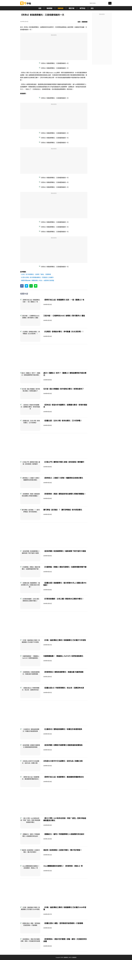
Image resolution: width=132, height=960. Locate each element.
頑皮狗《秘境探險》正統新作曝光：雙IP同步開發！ (62, 850)
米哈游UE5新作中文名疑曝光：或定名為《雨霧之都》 (63, 761)
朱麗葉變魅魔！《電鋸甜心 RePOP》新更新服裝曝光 (63, 656)
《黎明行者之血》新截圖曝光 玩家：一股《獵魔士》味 (63, 300)
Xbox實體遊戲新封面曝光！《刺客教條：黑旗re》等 (63, 866)
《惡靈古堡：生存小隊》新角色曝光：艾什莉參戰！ (62, 421)
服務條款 (66, 957)
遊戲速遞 (60, 8)
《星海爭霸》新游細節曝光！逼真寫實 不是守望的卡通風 (64, 551)
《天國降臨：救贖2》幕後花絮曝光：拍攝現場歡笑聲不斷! (65, 567)
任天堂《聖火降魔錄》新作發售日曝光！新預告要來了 (63, 389)
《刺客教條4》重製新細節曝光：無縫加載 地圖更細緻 (63, 672)
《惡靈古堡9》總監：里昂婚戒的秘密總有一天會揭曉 (63, 923)
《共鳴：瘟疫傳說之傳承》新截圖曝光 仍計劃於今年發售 (64, 640)
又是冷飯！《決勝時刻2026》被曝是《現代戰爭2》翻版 (64, 316)
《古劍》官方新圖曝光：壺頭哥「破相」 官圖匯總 (35, 274)
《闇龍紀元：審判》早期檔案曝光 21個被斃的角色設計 (63, 834)
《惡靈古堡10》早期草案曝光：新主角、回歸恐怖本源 (63, 688)
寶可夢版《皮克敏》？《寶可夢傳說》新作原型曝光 (62, 510)
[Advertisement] (102, 39)
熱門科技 (82, 8)
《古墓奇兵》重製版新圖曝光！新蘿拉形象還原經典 (62, 729)
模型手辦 (71, 8)
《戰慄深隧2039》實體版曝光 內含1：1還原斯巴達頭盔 (37, 280)
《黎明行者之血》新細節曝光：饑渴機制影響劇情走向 (63, 777)
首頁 (39, 8)
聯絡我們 (74, 957)
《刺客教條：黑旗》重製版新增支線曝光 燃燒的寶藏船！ (64, 494)
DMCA (70, 957)
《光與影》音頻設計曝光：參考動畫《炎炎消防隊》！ (63, 332)
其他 (92, 8)
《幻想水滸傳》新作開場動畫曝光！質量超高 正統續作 (37, 277)
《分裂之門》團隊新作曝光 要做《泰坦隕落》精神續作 (63, 462)
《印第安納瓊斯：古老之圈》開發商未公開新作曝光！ (63, 599)
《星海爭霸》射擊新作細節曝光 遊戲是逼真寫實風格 (62, 745)
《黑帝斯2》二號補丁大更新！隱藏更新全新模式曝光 (63, 478)
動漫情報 (49, 8)
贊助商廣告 (54, 35)
